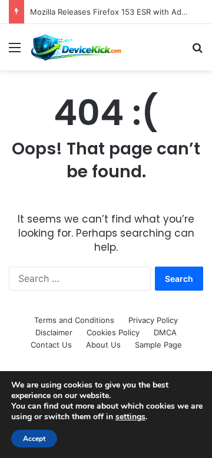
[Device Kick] (76, 47)
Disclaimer (53, 332)
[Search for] (197, 51)
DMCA (165, 332)
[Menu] (15, 51)
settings (130, 417)
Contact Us (51, 344)
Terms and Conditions (74, 320)
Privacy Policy (153, 320)
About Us (103, 344)
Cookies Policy (113, 332)
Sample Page (158, 344)
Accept (34, 438)
